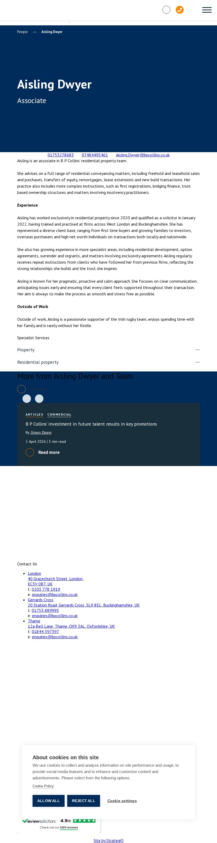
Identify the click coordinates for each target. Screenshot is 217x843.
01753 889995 (45, 610)
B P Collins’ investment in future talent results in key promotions (91, 424)
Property (25, 350)
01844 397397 (45, 631)
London (34, 573)
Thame (34, 620)
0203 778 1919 (46, 589)
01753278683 (61, 154)
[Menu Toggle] (207, 10)
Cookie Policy (43, 786)
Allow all (48, 801)
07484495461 (95, 154)
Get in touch (50, 139)
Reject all (83, 801)
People (22, 32)
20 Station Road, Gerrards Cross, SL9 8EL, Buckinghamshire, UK (84, 605)
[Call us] (180, 10)
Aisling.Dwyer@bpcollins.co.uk (143, 154)
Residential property (37, 362)
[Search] (193, 10)
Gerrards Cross (40, 599)
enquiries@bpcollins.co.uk (55, 594)
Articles (34, 414)
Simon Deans (40, 432)
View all (37, 389)
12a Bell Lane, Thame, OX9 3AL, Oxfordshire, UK (71, 626)
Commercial (59, 414)
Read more (49, 452)
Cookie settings (122, 801)
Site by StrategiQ (109, 840)
